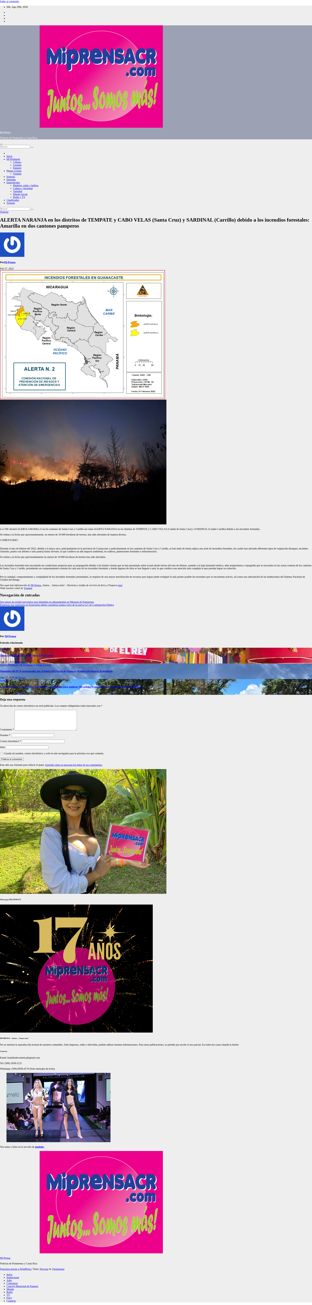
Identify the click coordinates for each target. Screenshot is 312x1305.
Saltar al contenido (9, 1)
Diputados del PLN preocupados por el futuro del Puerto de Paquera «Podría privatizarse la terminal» (56, 671)
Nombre (5, 735)
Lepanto (17, 165)
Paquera (17, 168)
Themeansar (58, 1269)
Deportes (11, 179)
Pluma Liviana (13, 170)
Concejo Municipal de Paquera (22, 1286)
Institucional (12, 1277)
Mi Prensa (5, 132)
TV (8, 1295)
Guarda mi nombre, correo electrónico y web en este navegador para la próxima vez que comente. (54, 753)
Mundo (10, 1289)
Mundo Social (20, 194)
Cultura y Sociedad (23, 188)
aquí (120, 585)
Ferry (9, 1298)
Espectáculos (13, 182)
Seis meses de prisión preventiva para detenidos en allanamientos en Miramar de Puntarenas (47, 602)
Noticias (10, 176)
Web (2, 747)
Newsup (44, 1269)
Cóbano (17, 162)
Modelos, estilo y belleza (25, 185)
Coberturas (12, 1283)
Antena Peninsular (10, 664)
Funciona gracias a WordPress (16, 1269)
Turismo (10, 203)
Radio (9, 1292)
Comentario (7, 729)
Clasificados (12, 200)
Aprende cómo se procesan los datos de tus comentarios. (74, 765)
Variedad (17, 191)
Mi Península (13, 159)
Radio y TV (19, 197)
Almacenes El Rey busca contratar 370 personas (26, 655)
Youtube (28, 588)
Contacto (11, 1300)
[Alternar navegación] (1, 144)
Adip (9, 1280)
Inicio (9, 156)
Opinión (17, 173)
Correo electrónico (10, 741)
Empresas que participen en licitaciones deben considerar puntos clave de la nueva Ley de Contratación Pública (57, 605)
